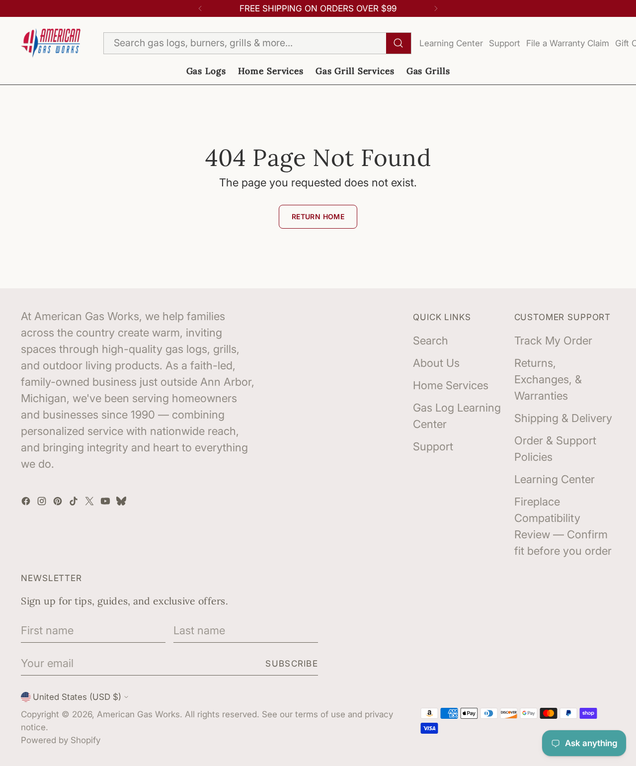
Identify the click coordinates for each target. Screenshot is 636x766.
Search (430, 340)
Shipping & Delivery (563, 418)
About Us (436, 362)
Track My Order (553, 340)
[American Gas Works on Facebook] (27, 502)
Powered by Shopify (60, 740)
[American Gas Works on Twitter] (90, 502)
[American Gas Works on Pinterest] (59, 502)
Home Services (450, 385)
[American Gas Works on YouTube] (106, 502)
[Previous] (200, 8)
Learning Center (451, 43)
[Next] (436, 8)
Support (504, 43)
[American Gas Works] (50, 43)
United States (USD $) (77, 696)
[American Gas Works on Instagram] (43, 502)
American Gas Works (138, 714)
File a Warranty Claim (567, 43)
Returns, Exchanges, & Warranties (548, 379)
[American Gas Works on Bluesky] (122, 502)
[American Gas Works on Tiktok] (74, 502)
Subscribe (291, 663)
